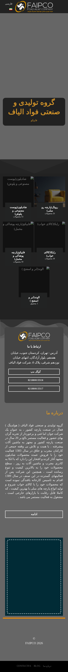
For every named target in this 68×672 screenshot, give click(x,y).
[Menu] (63, 6)
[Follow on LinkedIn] (27, 631)
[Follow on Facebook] (40, 396)
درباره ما (47, 666)
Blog (37, 666)
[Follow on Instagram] (36, 396)
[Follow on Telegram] (27, 396)
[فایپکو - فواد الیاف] (34, 6)
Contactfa (24, 666)
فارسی (8, 3)
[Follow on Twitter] (31, 396)
